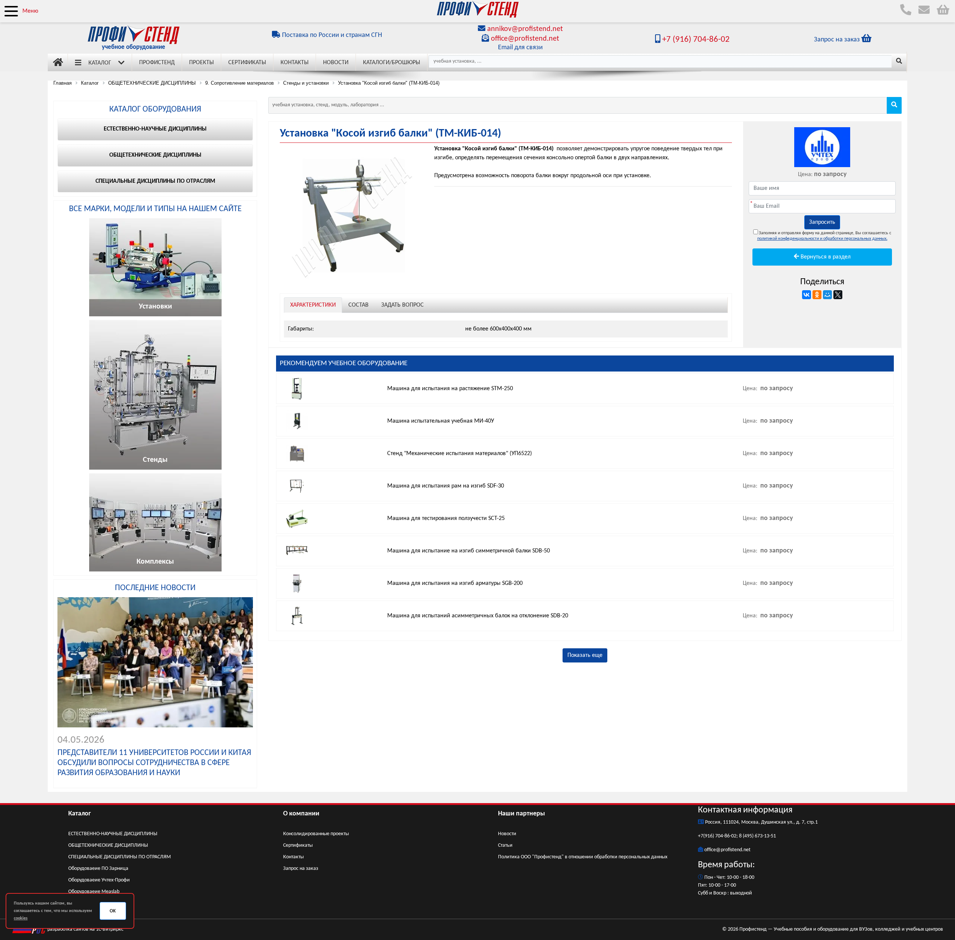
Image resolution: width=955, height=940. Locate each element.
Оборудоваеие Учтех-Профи (99, 880)
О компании (301, 813)
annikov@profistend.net (525, 29)
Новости (335, 63)
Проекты (201, 63)
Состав (358, 305)
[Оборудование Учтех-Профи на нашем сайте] (822, 147)
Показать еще (584, 655)
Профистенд (157, 63)
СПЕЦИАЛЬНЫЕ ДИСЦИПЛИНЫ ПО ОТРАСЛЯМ (119, 857)
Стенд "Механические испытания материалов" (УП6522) (459, 454)
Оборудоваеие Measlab (93, 891)
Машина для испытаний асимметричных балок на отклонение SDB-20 (477, 616)
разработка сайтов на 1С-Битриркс (84, 929)
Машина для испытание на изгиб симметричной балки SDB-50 (468, 551)
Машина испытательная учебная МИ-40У (440, 421)
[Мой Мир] (827, 294)
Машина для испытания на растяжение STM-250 (450, 389)
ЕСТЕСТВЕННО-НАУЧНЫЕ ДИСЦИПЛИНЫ (112, 834)
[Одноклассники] (816, 294)
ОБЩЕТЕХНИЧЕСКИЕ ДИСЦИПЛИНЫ (108, 845)
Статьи (505, 845)
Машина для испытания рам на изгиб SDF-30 (445, 486)
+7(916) (706, 836)
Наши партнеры (521, 813)
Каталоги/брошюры (391, 63)
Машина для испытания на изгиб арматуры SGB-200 (455, 583)
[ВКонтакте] (806, 294)
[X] (837, 294)
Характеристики (313, 305)
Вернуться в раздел (825, 257)
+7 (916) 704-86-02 (695, 39)
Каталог (100, 63)
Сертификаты (247, 63)
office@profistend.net (525, 39)
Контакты (295, 63)
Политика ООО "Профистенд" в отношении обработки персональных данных (582, 857)
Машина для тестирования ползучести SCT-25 (446, 518)
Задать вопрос (402, 305)
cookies (21, 918)
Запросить (822, 222)
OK (113, 911)
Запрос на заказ (300, 868)
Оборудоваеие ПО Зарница (98, 868)
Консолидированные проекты (316, 834)
